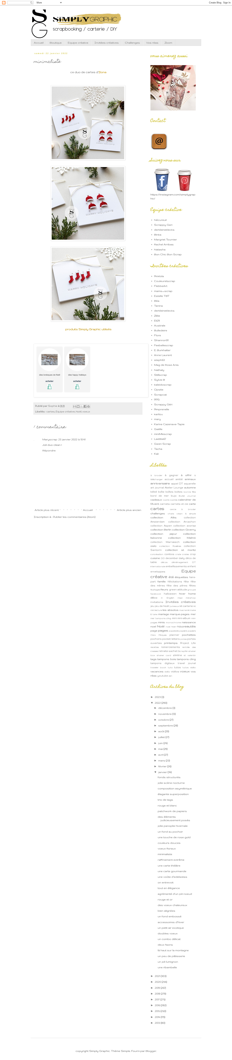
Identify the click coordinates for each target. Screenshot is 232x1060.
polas (183, 639)
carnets (165, 504)
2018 (158, 993)
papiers (183, 631)
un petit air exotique (171, 927)
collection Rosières (170, 546)
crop (193, 554)
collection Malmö (182, 537)
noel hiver (171, 627)
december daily (175, 558)
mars (162, 760)
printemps (171, 642)
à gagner (171, 475)
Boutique (56, 42)
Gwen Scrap (162, 443)
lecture (158, 610)
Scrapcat (160, 394)
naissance (189, 622)
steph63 (159, 359)
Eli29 (157, 320)
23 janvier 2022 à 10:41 (72, 439)
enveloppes (157, 571)
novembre (165, 713)
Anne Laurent (163, 355)
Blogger (151, 1050)
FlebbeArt (160, 285)
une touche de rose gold (174, 837)
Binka (157, 234)
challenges (157, 513)
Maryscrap (49, 439)
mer (193, 614)
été (171, 577)
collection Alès (163, 517)
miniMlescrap (163, 433)
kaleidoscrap (162, 384)
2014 (158, 1017)
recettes (154, 647)
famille (162, 581)
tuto (170, 667)
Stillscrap (160, 374)
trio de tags (165, 799)
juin (160, 743)
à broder (156, 475)
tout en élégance (169, 888)
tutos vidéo (189, 667)
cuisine (155, 558)
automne (190, 487)
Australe (159, 325)
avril (161, 754)
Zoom (168, 42)
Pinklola (159, 276)
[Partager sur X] (81, 406)
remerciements (170, 647)
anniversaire (160, 483)
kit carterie (186, 606)
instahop (191, 598)
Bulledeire (160, 330)
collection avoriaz (184, 525)
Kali (156, 453)
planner (174, 634)
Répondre (49, 450)
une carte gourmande (172, 871)
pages (163, 630)
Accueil (39, 42)
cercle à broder (183, 509)
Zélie (157, 315)
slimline (177, 655)
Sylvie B (159, 379)
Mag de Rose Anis (166, 364)
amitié (179, 479)
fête (186, 581)
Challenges (132, 42)
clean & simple (186, 513)
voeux (86, 411)
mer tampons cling (160, 618)
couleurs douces (169, 842)
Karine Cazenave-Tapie (169, 424)
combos (169, 554)
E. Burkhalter (162, 350)
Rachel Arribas (164, 244)
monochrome (173, 622)
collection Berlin (160, 529)
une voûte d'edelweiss (172, 876)
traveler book (158, 667)
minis (161, 622)
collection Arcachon (182, 521)
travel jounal (187, 663)
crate (178, 554)
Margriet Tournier (165, 239)
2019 (158, 987)
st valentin (190, 655)
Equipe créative (78, 42)
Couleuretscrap (164, 281)
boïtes (179, 491)
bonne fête (190, 492)
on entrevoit (165, 882)
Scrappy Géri (163, 404)
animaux (190, 479)
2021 (158, 976)
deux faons (165, 944)
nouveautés (186, 626)
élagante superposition (173, 794)
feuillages (155, 590)
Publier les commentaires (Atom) (74, 516)
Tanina (158, 305)
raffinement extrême (171, 859)
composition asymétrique (175, 788)
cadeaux (156, 499)
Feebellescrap (163, 345)
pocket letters (171, 638)
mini (174, 618)
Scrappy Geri (163, 224)
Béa (156, 300)
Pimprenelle (161, 409)
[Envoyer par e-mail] (74, 406)
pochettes (189, 634)
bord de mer (159, 495)
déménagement (179, 562)
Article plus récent (47, 510)
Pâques (163, 635)
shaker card (164, 655)
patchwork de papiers (172, 811)
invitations (156, 602)
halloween (170, 593)
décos (164, 562)
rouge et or (165, 899)
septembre (166, 725)
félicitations (175, 581)
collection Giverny (184, 529)
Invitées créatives (106, 42)
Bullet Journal (187, 496)
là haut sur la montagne (173, 950)
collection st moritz (180, 549)
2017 (157, 999)
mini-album (183, 618)
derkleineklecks (164, 229)
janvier (163, 772)
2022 (158, 702)
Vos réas (152, 42)
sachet (173, 651)
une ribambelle (167, 967)
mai (160, 748)
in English (167, 598)
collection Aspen (161, 525)
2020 (158, 981)
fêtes (192, 585)
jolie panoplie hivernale (173, 825)
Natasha (159, 249)
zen (170, 676)
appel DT (177, 483)
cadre (166, 500)
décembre (165, 707)
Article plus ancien (129, 510)
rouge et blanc (167, 805)
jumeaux (174, 606)
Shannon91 (161, 340)
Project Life (188, 643)
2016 (158, 1005)
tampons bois (166, 659)
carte (192, 503)
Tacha (158, 448)
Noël (79, 411)
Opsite (158, 389)
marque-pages (180, 614)
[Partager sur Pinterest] (88, 406)
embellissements (176, 566)
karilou (158, 414)
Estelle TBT (161, 295)
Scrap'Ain (183, 651)
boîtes (169, 491)
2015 (158, 1011)
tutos (177, 667)
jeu (152, 606)
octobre (164, 719)
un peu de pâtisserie (171, 956)
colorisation (156, 554)
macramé (184, 610)
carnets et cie (179, 504)
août (161, 731)
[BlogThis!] (78, 406)
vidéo (167, 672)
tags (153, 659)
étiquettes (181, 577)
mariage (163, 614)
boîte (161, 491)
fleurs (164, 589)
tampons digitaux (162, 663)
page (153, 630)
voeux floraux (167, 848)
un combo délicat (169, 939)
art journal (157, 487)
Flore (157, 335)
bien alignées (166, 910)
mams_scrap (163, 291)
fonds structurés (169, 777)
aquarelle (190, 483)
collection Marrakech (165, 542)
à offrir (186, 475)
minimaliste (165, 854)
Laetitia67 (160, 438)
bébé (153, 491)
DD (163, 558)
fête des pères (177, 585)
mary (157, 419)
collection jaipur (163, 533)
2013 (158, 1022)
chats (171, 513)
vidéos (175, 671)
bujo (174, 495)
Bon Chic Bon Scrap (168, 254)
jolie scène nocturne (171, 782)
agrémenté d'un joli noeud (175, 893)
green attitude (178, 589)
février (162, 766)
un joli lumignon (168, 961)
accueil (169, 479)
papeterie (174, 631)
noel (153, 626)
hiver (182, 593)
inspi (180, 598)
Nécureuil (160, 219)
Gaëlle (158, 429)
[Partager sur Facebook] (85, 406)
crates (185, 554)
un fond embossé (169, 916)
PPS (157, 399)
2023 (158, 697)
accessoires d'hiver (171, 922)
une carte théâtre (169, 865)
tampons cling (186, 659)
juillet (161, 737)
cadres (173, 500)
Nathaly (159, 369)
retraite (163, 651)
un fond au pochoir (170, 831)
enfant (191, 566)
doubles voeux (168, 933)
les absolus (170, 609)
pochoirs (156, 638)
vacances (156, 671)
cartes (50, 411)
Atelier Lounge (174, 487)
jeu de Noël (162, 606)
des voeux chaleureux (172, 905)
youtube (162, 675)
